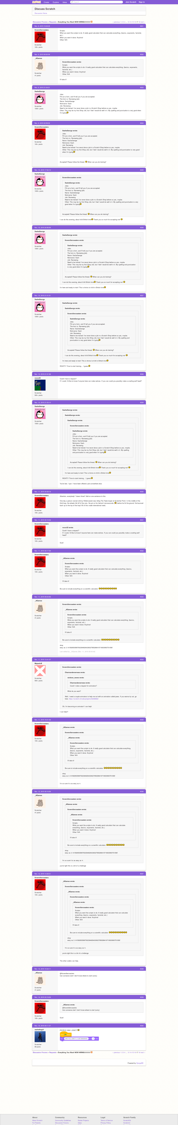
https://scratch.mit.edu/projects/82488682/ (84, 699)
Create (46, 2)
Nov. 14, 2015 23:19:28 (43, 997)
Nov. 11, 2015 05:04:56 (43, 597)
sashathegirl (39, 1029)
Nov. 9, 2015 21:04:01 (42, 87)
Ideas (65, 2)
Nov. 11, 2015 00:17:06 (43, 551)
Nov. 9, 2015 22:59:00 (42, 123)
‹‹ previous (116, 22)
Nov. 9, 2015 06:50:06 (42, 54)
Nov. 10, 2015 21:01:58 (43, 374)
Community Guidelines (63, 1120)
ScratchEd (127, 1120)
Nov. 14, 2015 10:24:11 (43, 969)
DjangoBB (139, 1063)
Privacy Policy (106, 1123)
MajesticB (38, 663)
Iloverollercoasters (42, 30)
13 (128, 22)
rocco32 (38, 378)
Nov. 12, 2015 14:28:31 (43, 874)
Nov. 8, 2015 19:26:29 (42, 26)
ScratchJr (126, 1123)
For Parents (36, 1123)
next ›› (143, 22)
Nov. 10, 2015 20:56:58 (43, 227)
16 (135, 22)
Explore (56, 2)
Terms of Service (107, 1120)
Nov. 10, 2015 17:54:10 (43, 170)
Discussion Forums (40, 22)
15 (133, 22)
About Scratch (37, 1120)
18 (139, 22)
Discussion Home (41, 13)
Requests (52, 22)
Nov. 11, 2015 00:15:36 (43, 520)
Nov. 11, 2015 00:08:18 (43, 491)
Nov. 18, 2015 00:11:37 (43, 1025)
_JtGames (38, 58)
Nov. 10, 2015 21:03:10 (43, 402)
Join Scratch (131, 2)
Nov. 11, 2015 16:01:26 (43, 720)
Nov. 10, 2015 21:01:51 (43, 295)
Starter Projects (83, 1120)
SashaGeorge (40, 91)
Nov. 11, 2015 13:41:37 (43, 659)
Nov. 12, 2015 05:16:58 (43, 791)
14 (131, 22)
